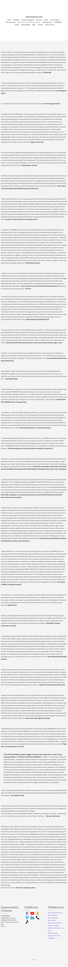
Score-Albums (55, 20)
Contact (40, 25)
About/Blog (25, 25)
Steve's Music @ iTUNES (55, 923)
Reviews (39, 20)
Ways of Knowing (53, 918)
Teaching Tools (47, 22)
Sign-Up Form (49, 25)
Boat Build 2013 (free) (54, 936)
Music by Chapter (27, 20)
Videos (17, 25)
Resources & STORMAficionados (28, 22)
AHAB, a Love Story (53, 925)
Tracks (46, 20)
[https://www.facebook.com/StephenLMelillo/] (27, 914)
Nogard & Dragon (53, 933)
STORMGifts (58, 22)
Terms (34, 959)
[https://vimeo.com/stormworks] (27, 918)
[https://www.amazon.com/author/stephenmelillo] (37, 914)
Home (9, 20)
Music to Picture (52, 915)
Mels (33, 25)
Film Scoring (10, 22)
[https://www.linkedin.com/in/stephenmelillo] (32, 918)
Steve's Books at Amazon (55, 913)
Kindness (16, 20)
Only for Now (51, 920)
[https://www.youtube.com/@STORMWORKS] (32, 914)
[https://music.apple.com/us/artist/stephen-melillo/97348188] (27, 922)
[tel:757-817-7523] (37, 918)
